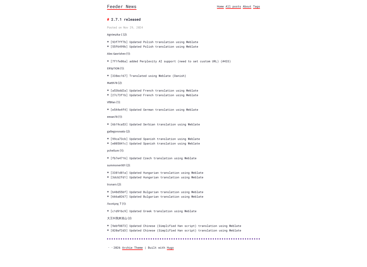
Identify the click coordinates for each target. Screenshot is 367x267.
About (247, 6)
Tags (256, 6)
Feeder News (121, 6)
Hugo (170, 247)
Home (220, 6)
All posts (233, 6)
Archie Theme (132, 247)
